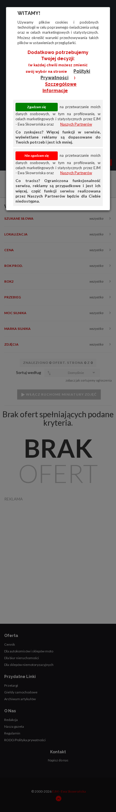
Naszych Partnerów (76, 124)
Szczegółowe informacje (60, 87)
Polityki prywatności (65, 74)
